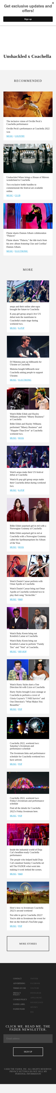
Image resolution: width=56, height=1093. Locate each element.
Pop (20, 709)
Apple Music (36, 998)
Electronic (21, 251)
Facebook (35, 983)
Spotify (34, 1007)
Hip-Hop (22, 651)
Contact (17, 979)
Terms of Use (19, 988)
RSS (32, 1012)
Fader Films (19, 1009)
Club (17, 195)
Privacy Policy (17, 994)
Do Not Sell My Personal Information (31, 1072)
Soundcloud (36, 1002)
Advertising (19, 983)
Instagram (35, 993)
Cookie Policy (20, 1000)
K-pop (21, 328)
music (9, 136)
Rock (21, 438)
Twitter (34, 979)
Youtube (34, 988)
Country (20, 136)
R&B (20, 599)
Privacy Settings (19, 1071)
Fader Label (19, 1004)
